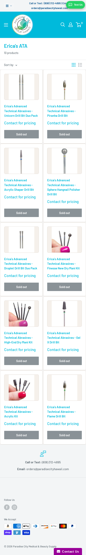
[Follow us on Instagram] (14, 507)
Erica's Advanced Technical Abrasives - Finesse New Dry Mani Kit (63, 263)
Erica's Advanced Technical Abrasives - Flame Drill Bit (61, 411)
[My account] (71, 24)
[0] (78, 24)
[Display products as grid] (73, 65)
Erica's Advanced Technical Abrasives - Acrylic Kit (18, 411)
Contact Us (69, 551)
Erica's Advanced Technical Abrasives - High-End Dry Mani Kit (18, 337)
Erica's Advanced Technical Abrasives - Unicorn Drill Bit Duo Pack (21, 110)
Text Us (78, 4)
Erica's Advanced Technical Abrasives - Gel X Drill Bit (63, 337)
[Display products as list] (80, 65)
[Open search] (63, 24)
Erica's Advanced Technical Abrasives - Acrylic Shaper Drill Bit (19, 184)
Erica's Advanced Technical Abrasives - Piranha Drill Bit (61, 110)
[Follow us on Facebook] (7, 507)
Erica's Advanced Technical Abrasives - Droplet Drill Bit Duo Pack (20, 263)
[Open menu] (6, 24)
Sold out (21, 134)
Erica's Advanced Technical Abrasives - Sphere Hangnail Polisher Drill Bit (63, 187)
